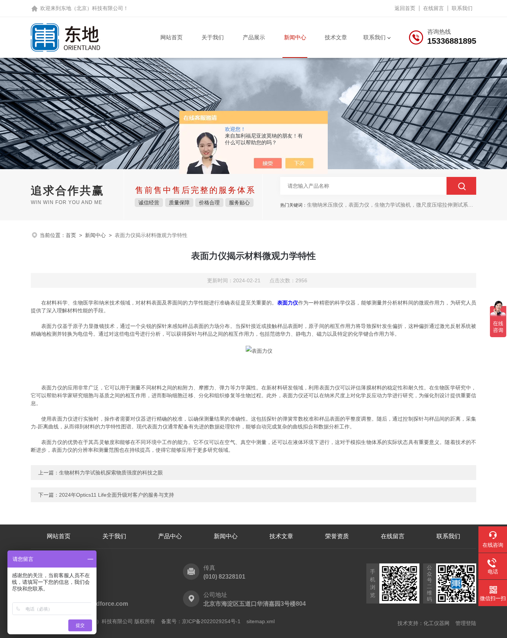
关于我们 (213, 37)
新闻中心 (295, 37)
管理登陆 (465, 623)
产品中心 (170, 536)
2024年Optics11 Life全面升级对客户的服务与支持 (116, 495)
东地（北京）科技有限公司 (92, 8)
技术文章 (336, 37)
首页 (71, 235)
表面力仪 (287, 303)
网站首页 (171, 37)
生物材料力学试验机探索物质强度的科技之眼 (111, 473)
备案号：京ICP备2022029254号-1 (201, 621)
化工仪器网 (436, 623)
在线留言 (433, 8)
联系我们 (462, 8)
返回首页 (405, 8)
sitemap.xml (260, 621)
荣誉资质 (337, 536)
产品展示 (254, 37)
